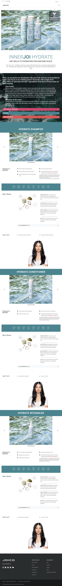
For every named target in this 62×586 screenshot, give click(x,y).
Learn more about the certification (50, 315)
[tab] (31, 109)
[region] (31, 148)
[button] (59, 5)
